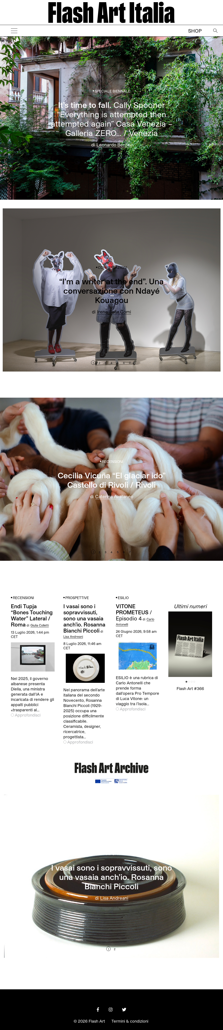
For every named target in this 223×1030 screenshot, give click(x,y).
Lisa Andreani (73, 636)
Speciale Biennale (112, 91)
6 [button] (124, 191)
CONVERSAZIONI (112, 267)
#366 (190, 688)
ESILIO (123, 598)
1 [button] (93, 191)
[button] (189, 118)
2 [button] (99, 191)
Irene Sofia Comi (114, 311)
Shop (195, 30)
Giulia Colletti (39, 625)
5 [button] (117, 191)
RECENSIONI (112, 461)
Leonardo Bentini (114, 144)
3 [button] (105, 191)
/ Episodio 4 (134, 612)
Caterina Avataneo (114, 496)
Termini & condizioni (130, 1021)
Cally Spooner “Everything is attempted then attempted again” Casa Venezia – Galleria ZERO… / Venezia (111, 118)
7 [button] (129, 191)
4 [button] (111, 191)
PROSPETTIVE (77, 598)
